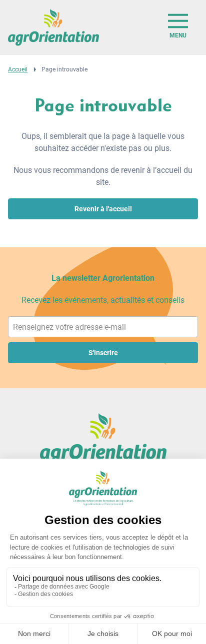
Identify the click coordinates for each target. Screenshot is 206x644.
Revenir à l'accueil (103, 209)
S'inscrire (103, 353)
